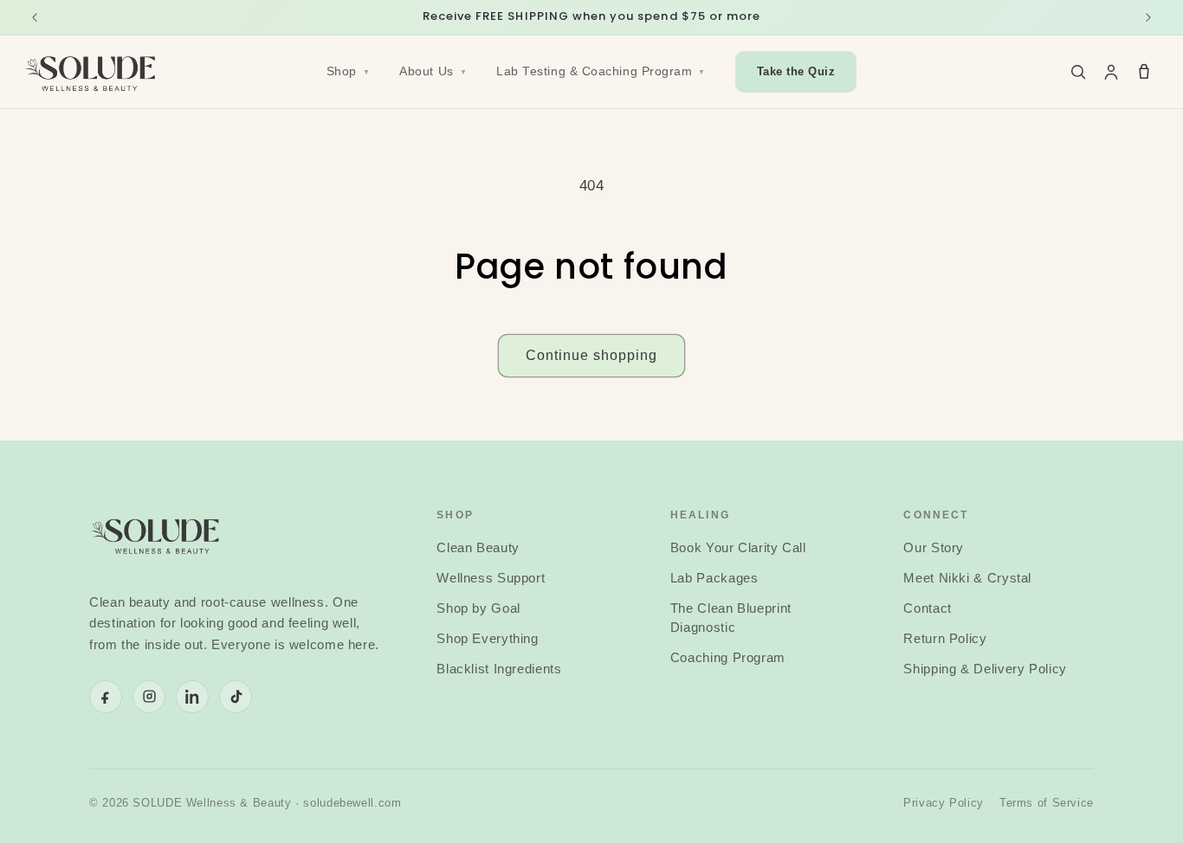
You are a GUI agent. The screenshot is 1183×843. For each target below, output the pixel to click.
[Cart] (1144, 72)
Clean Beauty (478, 548)
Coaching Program (727, 658)
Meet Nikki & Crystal (967, 578)
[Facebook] (105, 696)
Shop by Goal (478, 608)
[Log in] (1111, 72)
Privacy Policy (943, 802)
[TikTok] (235, 696)
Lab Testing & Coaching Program (601, 71)
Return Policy (944, 639)
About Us (433, 71)
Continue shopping (592, 355)
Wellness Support (490, 578)
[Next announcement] (1148, 17)
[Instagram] (149, 696)
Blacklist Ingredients (498, 669)
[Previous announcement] (35, 17)
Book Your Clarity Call (738, 548)
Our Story (933, 548)
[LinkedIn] (192, 696)
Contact (927, 608)
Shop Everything (487, 639)
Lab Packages (714, 578)
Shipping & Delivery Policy (984, 669)
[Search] (1078, 72)
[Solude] (91, 72)
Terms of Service (1046, 802)
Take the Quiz (796, 72)
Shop (348, 71)
